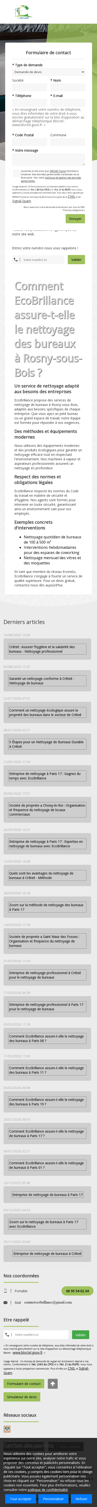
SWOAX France (58, 171)
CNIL (71, 196)
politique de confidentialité (48, 1489)
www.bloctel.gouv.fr (28, 1352)
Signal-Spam (21, 201)
